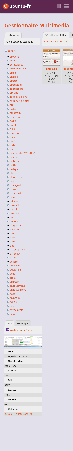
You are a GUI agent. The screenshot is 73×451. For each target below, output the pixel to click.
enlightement (17, 285)
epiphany (15, 297)
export (13, 313)
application (16, 84)
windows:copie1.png (21, 330)
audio (13, 108)
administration (18, 68)
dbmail (14, 209)
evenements (16, 309)
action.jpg (51, 68)
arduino (14, 92)
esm (12, 305)
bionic (13, 128)
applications (16, 88)
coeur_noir (16, 185)
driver (13, 257)
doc (12, 245)
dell (12, 217)
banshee (14, 124)
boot (12, 140)
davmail (14, 205)
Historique (22, 323)
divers (13, 241)
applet (13, 80)
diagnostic (15, 225)
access (13, 60)
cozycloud (15, 193)
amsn (13, 72)
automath (15, 112)
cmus (13, 181)
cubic (13, 197)
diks (12, 233)
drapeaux (15, 253)
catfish (13, 165)
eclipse (14, 261)
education (15, 269)
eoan (12, 293)
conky (13, 189)
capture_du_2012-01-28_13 (24, 152)
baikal (13, 120)
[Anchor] (7, 25)
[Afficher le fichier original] (23, 345)
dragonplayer (17, 249)
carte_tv (14, 160)
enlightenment (18, 289)
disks (13, 237)
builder (14, 144)
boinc (13, 136)
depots (14, 221)
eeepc (13, 273)
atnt (12, 104)
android (14, 76)
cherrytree (15, 173)
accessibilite (16, 64)
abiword (14, 56)
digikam (14, 229)
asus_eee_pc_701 (19, 96)
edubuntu (15, 265)
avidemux (15, 116)
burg (12, 149)
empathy (14, 281)
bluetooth (15, 132)
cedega (14, 169)
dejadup (14, 213)
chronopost (16, 177)
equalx (13, 301)
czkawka (14, 201)
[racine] (11, 50)
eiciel (13, 277)
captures (14, 157)
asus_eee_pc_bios (19, 100)
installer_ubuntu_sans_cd (18, 413)
